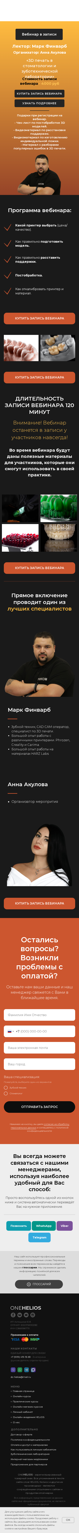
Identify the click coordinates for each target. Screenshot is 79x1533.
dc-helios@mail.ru (21, 1376)
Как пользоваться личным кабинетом (33, 1449)
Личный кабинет (23, 1411)
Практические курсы (25, 1401)
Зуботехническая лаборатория (30, 1454)
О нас (16, 1422)
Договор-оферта (21, 1434)
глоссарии (29, 1267)
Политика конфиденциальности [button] (30, 1439)
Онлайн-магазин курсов (28, 1406)
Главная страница (23, 1391)
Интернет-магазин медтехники (29, 1459)
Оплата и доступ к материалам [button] (29, 1444)
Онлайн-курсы (22, 1396)
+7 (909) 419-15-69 (21, 1356)
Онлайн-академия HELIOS (28, 1417)
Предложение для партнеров (29, 1464)
